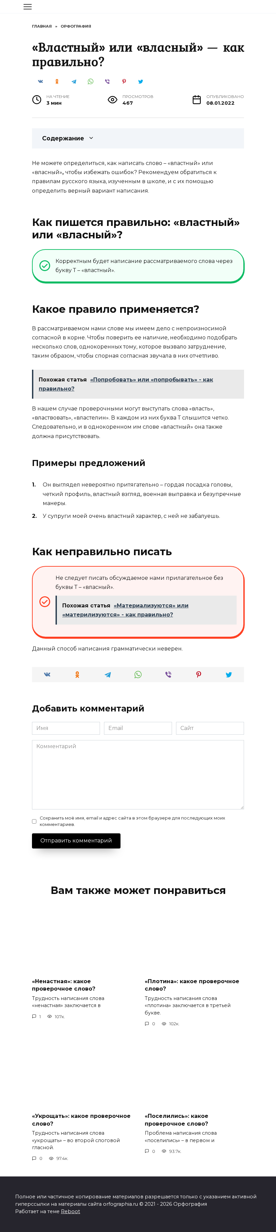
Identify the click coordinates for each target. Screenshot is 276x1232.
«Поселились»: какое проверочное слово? (176, 1120)
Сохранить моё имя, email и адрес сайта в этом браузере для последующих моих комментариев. (132, 821)
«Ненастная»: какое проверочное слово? (63, 985)
